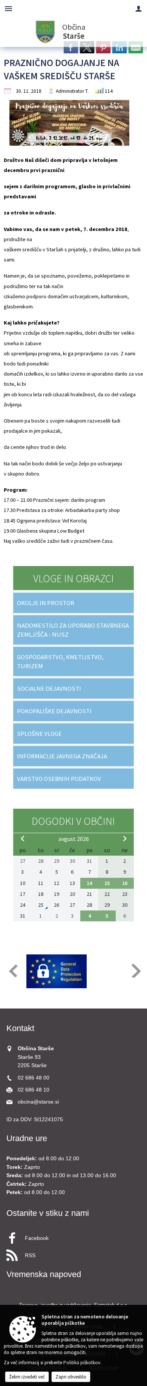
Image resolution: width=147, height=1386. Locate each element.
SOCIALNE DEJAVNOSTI (49, 688)
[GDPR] (56, 971)
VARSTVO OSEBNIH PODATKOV (59, 779)
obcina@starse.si (38, 1102)
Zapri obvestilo (70, 1377)
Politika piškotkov (81, 1362)
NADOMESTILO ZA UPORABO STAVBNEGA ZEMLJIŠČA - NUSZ (73, 630)
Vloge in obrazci (73, 578)
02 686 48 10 (33, 1090)
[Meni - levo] (8, 8)
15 (107, 883)
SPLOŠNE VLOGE (39, 733)
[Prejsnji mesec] (23, 838)
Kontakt (20, 1028)
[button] (13, 971)
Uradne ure (26, 1138)
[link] (70, 47)
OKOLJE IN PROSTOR (45, 603)
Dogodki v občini (73, 821)
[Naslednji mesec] (125, 838)
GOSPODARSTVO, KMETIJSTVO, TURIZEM (60, 661)
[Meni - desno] (138, 8)
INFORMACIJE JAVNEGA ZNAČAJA (62, 756)
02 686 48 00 (33, 1078)
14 (89, 883)
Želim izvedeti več (27, 1377)
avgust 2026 (73, 838)
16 (124, 883)
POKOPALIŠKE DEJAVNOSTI (54, 711)
